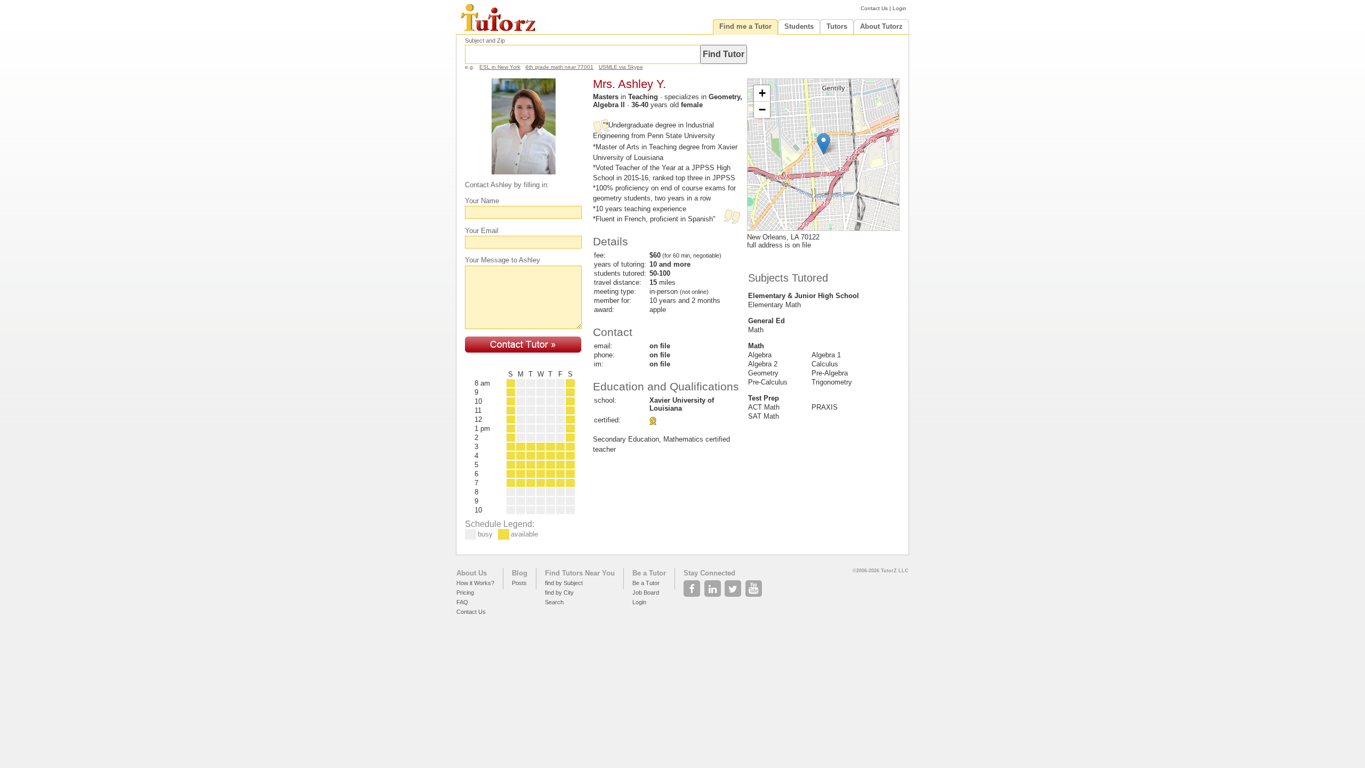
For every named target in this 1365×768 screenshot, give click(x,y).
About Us (471, 573)
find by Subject (564, 583)
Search (554, 602)
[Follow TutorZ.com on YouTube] (754, 585)
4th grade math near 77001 (559, 67)
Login (899, 8)
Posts (519, 583)
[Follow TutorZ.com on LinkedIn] (713, 585)
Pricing (465, 592)
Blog (519, 573)
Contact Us (874, 8)
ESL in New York (499, 67)
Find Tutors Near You (580, 573)
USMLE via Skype (621, 67)
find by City (559, 592)
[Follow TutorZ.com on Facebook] (693, 585)
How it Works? (475, 583)
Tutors (836, 26)
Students (799, 26)
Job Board (645, 592)
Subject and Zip (485, 40)
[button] (823, 144)
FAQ (462, 602)
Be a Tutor (649, 573)
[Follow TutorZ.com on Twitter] (734, 585)
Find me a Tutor (745, 26)
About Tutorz (881, 26)
